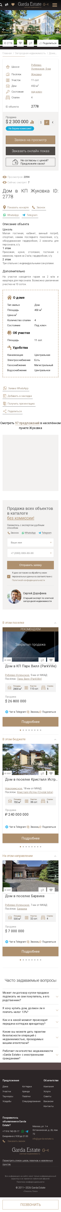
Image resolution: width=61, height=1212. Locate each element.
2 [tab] (23, 730)
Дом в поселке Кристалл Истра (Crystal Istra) (31, 779)
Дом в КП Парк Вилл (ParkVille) (30, 666)
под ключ (36, 91)
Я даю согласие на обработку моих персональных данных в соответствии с (32, 576)
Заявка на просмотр (30, 140)
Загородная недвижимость (30, 53)
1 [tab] (21, 730)
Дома (52, 53)
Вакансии (48, 1101)
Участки (7, 1091)
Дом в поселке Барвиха (24, 896)
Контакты (49, 1106)
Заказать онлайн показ (30, 151)
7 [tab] (38, 730)
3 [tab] (26, 730)
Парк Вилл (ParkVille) (29, 678)
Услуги (47, 1091)
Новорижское (13, 788)
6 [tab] (35, 730)
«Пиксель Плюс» (30, 1191)
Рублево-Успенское (17, 675)
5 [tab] (32, 730)
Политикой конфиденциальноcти (28, 580)
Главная (7, 53)
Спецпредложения (31, 1101)
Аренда (26, 1091)
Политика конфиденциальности (30, 1182)
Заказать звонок (16, 1141)
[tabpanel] (30, 676)
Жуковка (36, 74)
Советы (47, 1096)
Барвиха (22, 908)
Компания (49, 1086)
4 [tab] (29, 730)
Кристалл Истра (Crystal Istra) (35, 792)
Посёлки (26, 1096)
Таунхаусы (8, 1096)
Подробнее (31, 722)
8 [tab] (41, 730)
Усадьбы (7, 1101)
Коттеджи (27, 1086)
